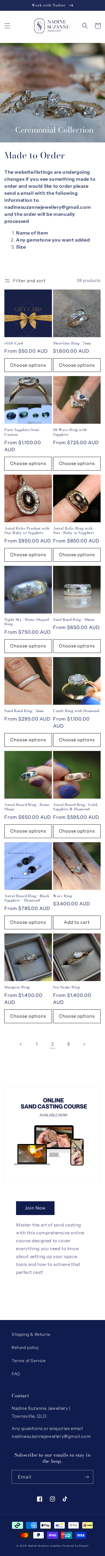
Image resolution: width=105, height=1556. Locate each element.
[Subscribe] (86, 1477)
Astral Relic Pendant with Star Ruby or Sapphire (27, 530)
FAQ (16, 1373)
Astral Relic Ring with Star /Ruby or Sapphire (73, 530)
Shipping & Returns (31, 1334)
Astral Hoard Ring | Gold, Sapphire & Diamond (75, 806)
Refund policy (25, 1347)
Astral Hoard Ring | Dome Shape (27, 806)
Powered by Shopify (76, 1545)
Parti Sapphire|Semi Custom (21, 432)
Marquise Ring (17, 987)
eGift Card (13, 343)
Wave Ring (62, 896)
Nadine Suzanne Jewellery (45, 1545)
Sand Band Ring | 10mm (73, 619)
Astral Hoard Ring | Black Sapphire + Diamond (27, 898)
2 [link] (52, 1044)
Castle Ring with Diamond (76, 711)
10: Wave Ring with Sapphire (70, 432)
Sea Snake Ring (66, 987)
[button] (7, 25)
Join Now (35, 1208)
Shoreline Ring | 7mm (72, 343)
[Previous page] (21, 1044)
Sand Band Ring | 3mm (24, 711)
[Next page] (84, 1044)
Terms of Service (29, 1360)
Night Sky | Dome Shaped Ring (26, 621)
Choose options (28, 365)
